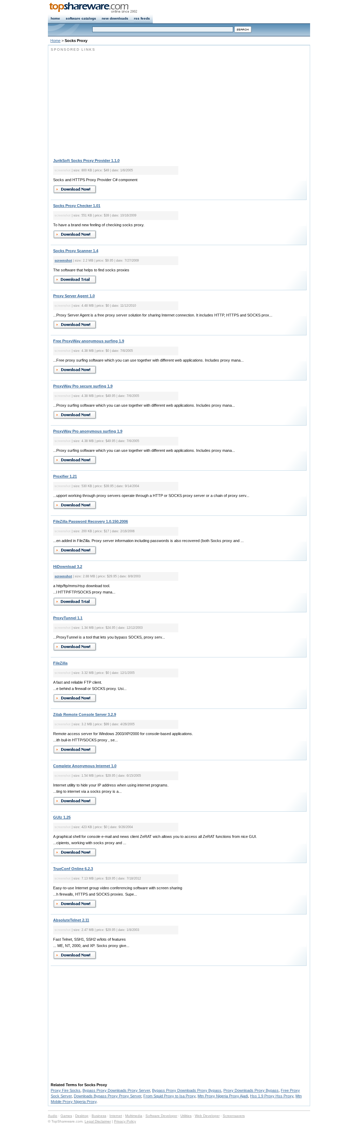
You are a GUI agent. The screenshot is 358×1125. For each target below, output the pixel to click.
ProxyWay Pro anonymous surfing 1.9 (87, 431)
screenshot (63, 260)
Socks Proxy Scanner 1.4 (75, 251)
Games (66, 1116)
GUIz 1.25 (62, 817)
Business (99, 1116)
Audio (52, 1116)
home (55, 18)
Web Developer (207, 1116)
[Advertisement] (109, 101)
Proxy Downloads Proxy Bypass (251, 1090)
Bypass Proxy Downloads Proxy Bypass (186, 1090)
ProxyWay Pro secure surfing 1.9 (83, 386)
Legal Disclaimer (98, 1121)
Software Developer (161, 1116)
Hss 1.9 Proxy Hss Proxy (271, 1096)
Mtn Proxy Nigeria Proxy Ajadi (223, 1096)
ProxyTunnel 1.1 (68, 618)
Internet (115, 1116)
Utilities (186, 1116)
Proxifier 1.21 (65, 476)
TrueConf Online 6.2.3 (73, 869)
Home (55, 40)
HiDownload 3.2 (67, 566)
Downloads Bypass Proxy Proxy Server (107, 1096)
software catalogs (81, 18)
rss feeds (142, 18)
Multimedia (133, 1116)
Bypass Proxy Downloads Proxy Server (116, 1090)
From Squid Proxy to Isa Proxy (169, 1096)
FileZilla (60, 663)
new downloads (115, 18)
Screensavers (234, 1116)
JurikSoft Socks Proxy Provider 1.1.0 (86, 160)
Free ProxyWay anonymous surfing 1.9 (88, 341)
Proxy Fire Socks (65, 1090)
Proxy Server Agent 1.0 (74, 296)
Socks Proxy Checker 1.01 (76, 206)
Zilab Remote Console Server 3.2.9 (84, 714)
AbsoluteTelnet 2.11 (71, 920)
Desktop (81, 1116)
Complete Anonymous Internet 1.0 (84, 766)
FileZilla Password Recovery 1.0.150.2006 (90, 521)
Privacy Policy (125, 1121)
